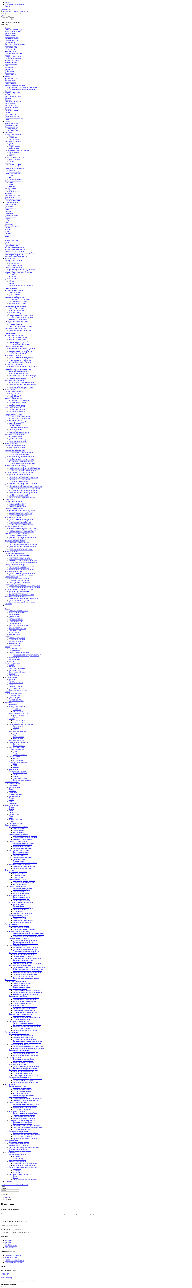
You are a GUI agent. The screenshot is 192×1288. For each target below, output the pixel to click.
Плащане (8, 1244)
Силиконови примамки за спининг (21, 326)
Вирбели (12, 170)
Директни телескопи (12, 39)
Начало (7, 6)
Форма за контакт (11, 1257)
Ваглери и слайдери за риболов (19, 582)
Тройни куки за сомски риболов (20, 523)
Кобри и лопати (14, 147)
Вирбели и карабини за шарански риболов (23, 492)
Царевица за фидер (15, 429)
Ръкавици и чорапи (11, 215)
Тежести (7, 163)
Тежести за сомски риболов (18, 548)
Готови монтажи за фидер (17, 413)
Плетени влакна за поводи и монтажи (22, 89)
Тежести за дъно (14, 166)
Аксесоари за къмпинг (12, 244)
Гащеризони (9, 213)
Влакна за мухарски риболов (14, 251)
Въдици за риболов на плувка (15, 553)
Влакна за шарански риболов (15, 451)
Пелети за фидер (14, 425)
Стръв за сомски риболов (17, 539)
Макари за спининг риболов (14, 314)
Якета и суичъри (10, 208)
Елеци (7, 210)
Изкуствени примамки (12, 663)
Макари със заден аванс (13, 58)
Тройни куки (9, 71)
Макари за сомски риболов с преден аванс (23, 528)
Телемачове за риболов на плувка (20, 559)
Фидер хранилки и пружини (14, 157)
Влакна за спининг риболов (14, 298)
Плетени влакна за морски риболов (21, 350)
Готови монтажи (10, 75)
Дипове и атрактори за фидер (19, 433)
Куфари (11, 184)
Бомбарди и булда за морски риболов (21, 382)
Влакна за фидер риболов (13, 398)
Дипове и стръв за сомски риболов (17, 533)
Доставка (8, 2)
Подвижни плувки (11, 125)
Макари (7, 636)
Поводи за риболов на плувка (19, 568)
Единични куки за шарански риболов (21, 460)
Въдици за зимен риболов (13, 260)
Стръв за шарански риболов (18, 481)
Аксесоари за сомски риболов (15, 541)
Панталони (8, 211)
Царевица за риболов (12, 111)
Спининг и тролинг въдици (14, 30)
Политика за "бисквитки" (13, 1262)
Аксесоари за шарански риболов (16, 485)
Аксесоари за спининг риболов (15, 328)
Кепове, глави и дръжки (13, 134)
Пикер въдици (14, 397)
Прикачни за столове (20, 778)
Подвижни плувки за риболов (19, 580)
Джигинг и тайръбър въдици (15, 44)
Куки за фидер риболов (13, 407)
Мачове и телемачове (12, 40)
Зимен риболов (10, 1152)
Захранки (8, 109)
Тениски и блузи (10, 204)
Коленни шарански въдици (18, 447)
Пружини (12, 161)
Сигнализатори (14, 152)
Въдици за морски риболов (14, 335)
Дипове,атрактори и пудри (14, 118)
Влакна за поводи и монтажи (15, 85)
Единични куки (10, 67)
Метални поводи (10, 84)
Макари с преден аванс (13, 57)
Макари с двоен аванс (12, 60)
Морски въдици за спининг (18, 339)
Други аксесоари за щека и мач (23, 780)
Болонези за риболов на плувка (19, 555)
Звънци (11, 156)
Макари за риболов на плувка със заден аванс (24, 587)
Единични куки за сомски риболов (21, 519)
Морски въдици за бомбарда (18, 341)
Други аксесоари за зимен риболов (21, 285)
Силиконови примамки (13, 102)
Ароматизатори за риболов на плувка (21, 595)
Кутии (11, 183)
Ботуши (7, 219)
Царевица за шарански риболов (19, 479)
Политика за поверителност (14, 4)
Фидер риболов (10, 870)
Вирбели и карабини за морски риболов (22, 384)
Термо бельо (9, 206)
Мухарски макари (11, 64)
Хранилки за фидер (15, 436)
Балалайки (12, 262)
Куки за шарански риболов (14, 458)
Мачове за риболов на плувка (19, 557)
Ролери (15, 776)
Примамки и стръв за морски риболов (18, 370)
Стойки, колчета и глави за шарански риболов (24, 488)
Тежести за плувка (15, 165)
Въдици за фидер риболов (14, 391)
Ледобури (12, 282)
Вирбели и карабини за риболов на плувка (23, 598)
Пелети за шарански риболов (19, 476)
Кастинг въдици (14, 296)
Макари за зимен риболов (13, 265)
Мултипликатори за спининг (19, 319)
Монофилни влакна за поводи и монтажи (23, 87)
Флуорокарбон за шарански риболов (21, 456)
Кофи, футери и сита (12, 197)
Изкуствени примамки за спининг (16, 321)
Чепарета (8, 100)
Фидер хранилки (14, 159)
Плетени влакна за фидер (17, 402)
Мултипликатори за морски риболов (21, 368)
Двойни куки (9, 69)
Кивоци (11, 283)
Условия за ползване (12, 1259)
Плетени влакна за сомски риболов (21, 512)
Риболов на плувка (11, 1032)
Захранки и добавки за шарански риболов (19, 472)
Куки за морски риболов (13, 355)
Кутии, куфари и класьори (14, 181)
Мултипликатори (11, 62)
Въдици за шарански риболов (15, 445)
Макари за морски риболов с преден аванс (23, 366)
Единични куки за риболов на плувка (22, 573)
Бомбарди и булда (11, 129)
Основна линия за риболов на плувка (21, 566)
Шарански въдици (11, 33)
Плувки (7, 692)
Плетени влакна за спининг (18, 301)
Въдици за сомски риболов (14, 501)
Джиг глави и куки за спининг (15, 307)
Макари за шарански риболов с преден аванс (24, 467)
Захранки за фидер (15, 424)
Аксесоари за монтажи (12, 195)
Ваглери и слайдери (11, 127)
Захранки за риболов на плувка (19, 591)
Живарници (9, 193)
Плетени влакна (10, 82)
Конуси (15, 774)
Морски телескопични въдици (19, 344)
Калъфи (11, 190)
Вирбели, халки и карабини (14, 168)
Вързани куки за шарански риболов (21, 461)
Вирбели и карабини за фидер (19, 440)
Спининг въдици (15, 292)
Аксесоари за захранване (13, 141)
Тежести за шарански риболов (19, 496)
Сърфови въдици (10, 46)
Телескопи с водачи (11, 37)
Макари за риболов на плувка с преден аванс (24, 586)
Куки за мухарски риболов (14, 255)
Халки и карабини (15, 172)
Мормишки (13, 274)
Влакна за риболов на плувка (15, 564)
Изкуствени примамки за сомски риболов (23, 544)
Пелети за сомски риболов (18, 535)
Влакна (7, 647)
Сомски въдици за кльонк (17, 506)
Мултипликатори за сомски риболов (21, 532)
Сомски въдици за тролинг (18, 503)
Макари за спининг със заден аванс (21, 317)
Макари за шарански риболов (15, 465)
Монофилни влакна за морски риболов (22, 348)
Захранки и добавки (11, 677)
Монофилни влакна (11, 78)
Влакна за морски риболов (14, 346)
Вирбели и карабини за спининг (20, 330)
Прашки (11, 143)
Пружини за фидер (15, 438)
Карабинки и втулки (20, 773)
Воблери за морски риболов (18, 371)
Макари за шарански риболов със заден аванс (24, 469)
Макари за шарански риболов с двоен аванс (24, 470)
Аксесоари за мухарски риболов (16, 256)
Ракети (11, 145)
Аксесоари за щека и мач (13, 199)
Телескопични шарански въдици (20, 449)
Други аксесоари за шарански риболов (22, 497)
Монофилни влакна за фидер (19, 400)
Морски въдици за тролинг (18, 337)
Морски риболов (10, 1084)
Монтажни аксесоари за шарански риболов (23, 490)
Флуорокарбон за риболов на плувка (21, 569)
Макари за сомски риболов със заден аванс (23, 530)
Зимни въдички (14, 264)
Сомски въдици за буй (16, 505)
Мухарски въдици (11, 48)
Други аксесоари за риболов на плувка (22, 602)
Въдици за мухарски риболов (15, 247)
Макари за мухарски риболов (15, 249)
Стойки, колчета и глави (13, 174)
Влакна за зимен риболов (13, 267)
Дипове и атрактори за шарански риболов (23, 483)
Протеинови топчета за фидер (19, 427)
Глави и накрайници (16, 179)
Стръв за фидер (14, 431)
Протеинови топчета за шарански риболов (23, 478)
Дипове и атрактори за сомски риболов (22, 537)
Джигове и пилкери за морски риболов (22, 375)
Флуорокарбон (10, 80)
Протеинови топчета (12, 116)
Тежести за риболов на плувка (19, 600)
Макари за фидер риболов (13, 415)
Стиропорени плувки (12, 130)
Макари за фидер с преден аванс (20, 416)
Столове (7, 228)
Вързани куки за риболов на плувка (21, 575)
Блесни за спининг (15, 325)
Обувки (7, 220)
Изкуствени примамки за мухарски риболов (20, 253)
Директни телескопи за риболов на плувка (23, 560)
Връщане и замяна (11, 1246)
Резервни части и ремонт (13, 53)
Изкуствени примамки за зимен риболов (19, 273)
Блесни (7, 94)
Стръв (7, 120)
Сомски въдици (10, 35)
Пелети (7, 112)
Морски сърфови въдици (17, 343)
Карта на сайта (10, 1247)
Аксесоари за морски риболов (15, 380)
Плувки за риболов (11, 577)
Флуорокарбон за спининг (18, 303)
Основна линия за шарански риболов (21, 452)
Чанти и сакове (14, 192)
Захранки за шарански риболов (19, 474)
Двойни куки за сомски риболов (20, 521)
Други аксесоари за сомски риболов (21, 550)
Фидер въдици (14, 393)
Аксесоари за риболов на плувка (16, 596)
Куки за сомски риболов (13, 517)
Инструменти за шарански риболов (21, 494)
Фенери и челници (11, 240)
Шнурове (8, 91)
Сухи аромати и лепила (13, 114)
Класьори (12, 186)
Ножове (7, 242)
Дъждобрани (9, 224)
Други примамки (10, 103)
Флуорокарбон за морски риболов (20, 352)
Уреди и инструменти (12, 201)
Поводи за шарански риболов (19, 454)
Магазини (8, 1240)
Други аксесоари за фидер (18, 442)
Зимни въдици (10, 49)
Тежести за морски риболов (18, 386)
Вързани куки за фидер (17, 411)
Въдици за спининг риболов (14, 290)
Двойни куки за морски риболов (20, 359)
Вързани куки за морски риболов (20, 362)
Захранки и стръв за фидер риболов (17, 422)
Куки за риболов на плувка (14, 571)
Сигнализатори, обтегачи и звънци (17, 150)
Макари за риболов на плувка (15, 584)
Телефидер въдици (15, 395)
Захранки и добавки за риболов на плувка (19, 589)
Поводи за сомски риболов (18, 515)
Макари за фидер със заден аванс (20, 418)
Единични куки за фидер (17, 409)
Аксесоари (8, 702)
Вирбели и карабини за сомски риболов (22, 546)
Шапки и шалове (10, 217)
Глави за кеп (13, 138)
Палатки (8, 233)
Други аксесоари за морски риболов (21, 388)
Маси (6, 238)
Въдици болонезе (11, 42)
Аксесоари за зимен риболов (14, 280)
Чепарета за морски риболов (18, 373)
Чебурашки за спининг (16, 310)
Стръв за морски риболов (17, 379)
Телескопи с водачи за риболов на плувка (23, 562)
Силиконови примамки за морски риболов (23, 377)
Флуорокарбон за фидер (17, 406)
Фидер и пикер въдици (13, 31)
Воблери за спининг (16, 323)
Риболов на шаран (11, 924)
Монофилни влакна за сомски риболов (22, 510)
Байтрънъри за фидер (16, 420)
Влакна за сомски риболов (14, 508)
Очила (7, 222)
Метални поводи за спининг (18, 305)
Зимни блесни (13, 278)
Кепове (11, 136)
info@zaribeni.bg (6, 1277)
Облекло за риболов (11, 782)
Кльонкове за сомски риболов (19, 542)
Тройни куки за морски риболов (20, 361)
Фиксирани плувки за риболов (19, 578)
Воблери (8, 98)
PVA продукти (14, 148)
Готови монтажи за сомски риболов (21, 524)
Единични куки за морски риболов (21, 357)
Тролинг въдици (14, 294)
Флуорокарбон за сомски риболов (20, 514)
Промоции (8, 1181)
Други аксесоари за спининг (18, 332)
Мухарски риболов (11, 1140)
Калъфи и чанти (10, 188)
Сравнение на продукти (13, 1255)
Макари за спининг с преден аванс (21, 316)
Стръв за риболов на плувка (18, 593)
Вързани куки (9, 73)
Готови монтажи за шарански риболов (22, 463)
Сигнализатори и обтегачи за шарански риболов (25, 487)
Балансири (12, 276)
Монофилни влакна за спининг (19, 299)
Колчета (11, 177)
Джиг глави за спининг (17, 308)
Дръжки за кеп (14, 139)
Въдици (7, 609)
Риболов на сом (10, 980)
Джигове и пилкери (11, 105)
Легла (7, 231)
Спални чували (10, 235)
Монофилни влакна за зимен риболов (22, 269)
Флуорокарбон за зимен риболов (20, 271)
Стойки (11, 175)
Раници (7, 237)
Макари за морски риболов (14, 364)
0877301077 (5, 1274)
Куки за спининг (14, 312)
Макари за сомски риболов (14, 526)
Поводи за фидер (14, 404)
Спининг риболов (11, 825)
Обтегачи (12, 154)
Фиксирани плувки (11, 123)
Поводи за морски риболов (18, 353)
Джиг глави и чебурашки (13, 96)
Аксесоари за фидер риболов (14, 434)
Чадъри (7, 229)
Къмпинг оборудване (12, 805)
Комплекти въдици (11, 51)
